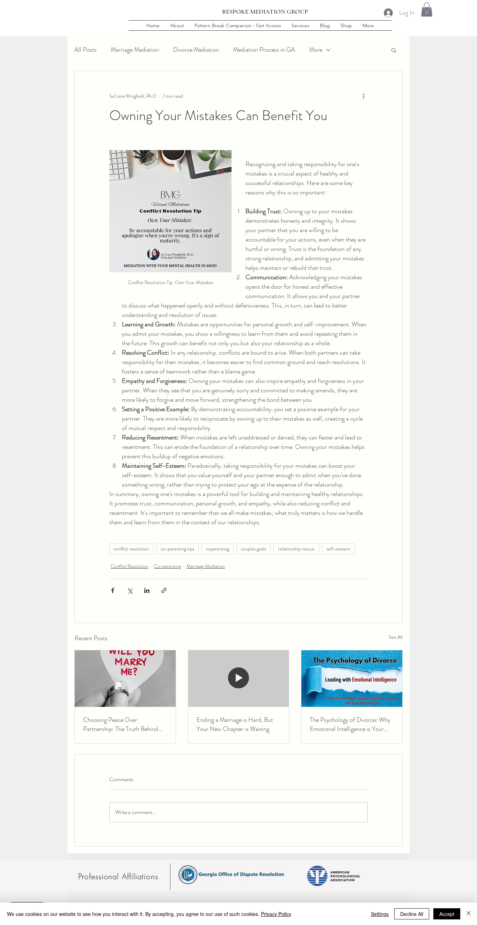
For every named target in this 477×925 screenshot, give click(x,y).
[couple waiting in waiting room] (238, 678)
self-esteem (338, 548)
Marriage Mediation (135, 49)
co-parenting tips (177, 548)
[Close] (468, 913)
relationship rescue (296, 548)
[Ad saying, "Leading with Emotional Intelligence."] (351, 678)
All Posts (85, 49)
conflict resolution (131, 548)
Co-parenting (167, 566)
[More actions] (363, 96)
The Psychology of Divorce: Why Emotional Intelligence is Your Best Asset (350, 724)
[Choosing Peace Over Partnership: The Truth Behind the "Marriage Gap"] (125, 678)
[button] (427, 9)
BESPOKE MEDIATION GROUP (265, 11)
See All (396, 637)
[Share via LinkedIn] (147, 590)
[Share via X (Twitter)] (129, 590)
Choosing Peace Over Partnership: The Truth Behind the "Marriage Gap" (120, 724)
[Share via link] (164, 590)
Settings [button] (380, 913)
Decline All (411, 913)
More (315, 49)
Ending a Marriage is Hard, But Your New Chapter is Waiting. (235, 724)
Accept (446, 913)
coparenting (217, 548)
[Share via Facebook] (112, 590)
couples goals (253, 548)
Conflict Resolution (129, 566)
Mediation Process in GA (264, 49)
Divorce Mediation (196, 49)
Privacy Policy (276, 913)
